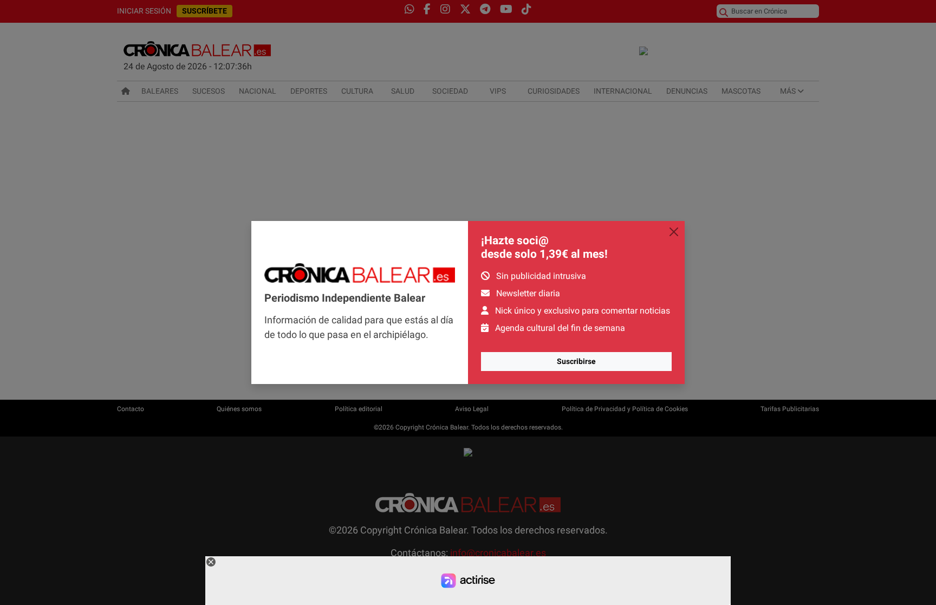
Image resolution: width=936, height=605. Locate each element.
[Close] (673, 231)
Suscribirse (576, 361)
